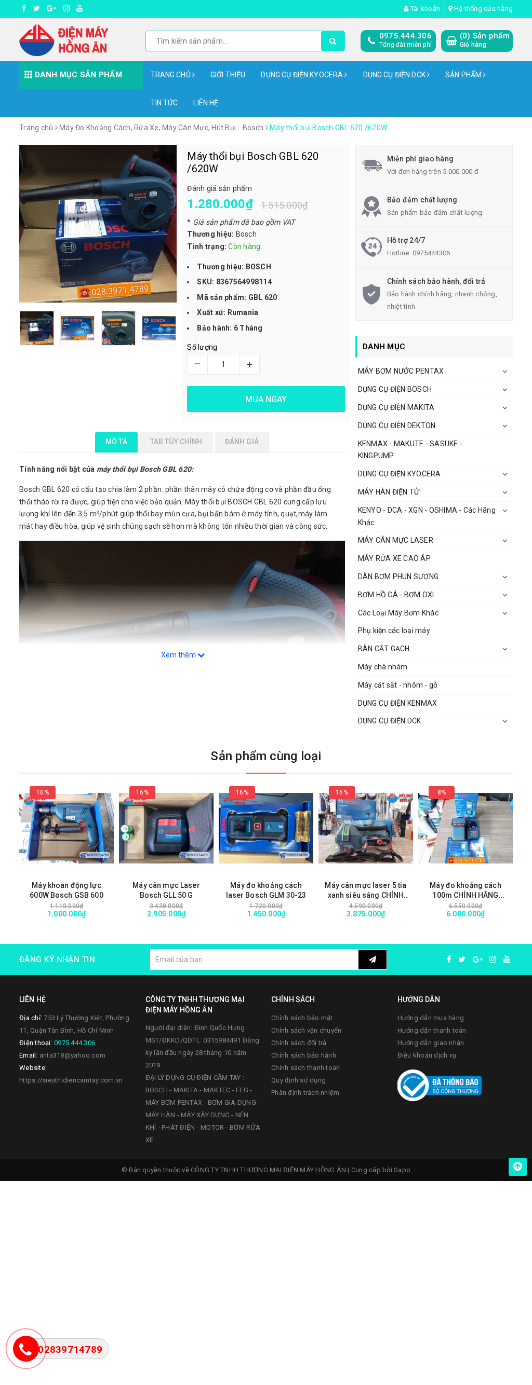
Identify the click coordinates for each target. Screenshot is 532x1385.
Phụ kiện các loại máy (394, 630)
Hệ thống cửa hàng (483, 8)
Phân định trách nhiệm (305, 1092)
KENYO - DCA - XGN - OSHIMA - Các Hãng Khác (427, 516)
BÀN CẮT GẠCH (384, 648)
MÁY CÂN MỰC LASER (395, 540)
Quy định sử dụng (298, 1080)
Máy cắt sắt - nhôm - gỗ (398, 685)
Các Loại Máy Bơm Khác (398, 613)
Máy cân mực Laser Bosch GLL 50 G (166, 890)
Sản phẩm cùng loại (265, 756)
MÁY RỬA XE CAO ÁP (394, 558)
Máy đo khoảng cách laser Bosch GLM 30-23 (266, 890)
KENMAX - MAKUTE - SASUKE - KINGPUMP (410, 450)
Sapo (402, 1170)
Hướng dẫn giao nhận (430, 1043)
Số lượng (202, 347)
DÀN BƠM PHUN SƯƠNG (398, 576)
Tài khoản (424, 8)
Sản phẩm (464, 75)
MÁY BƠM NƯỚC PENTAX (401, 371)
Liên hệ (205, 103)
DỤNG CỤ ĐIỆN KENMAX (397, 703)
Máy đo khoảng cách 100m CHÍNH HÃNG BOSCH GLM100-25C (465, 890)
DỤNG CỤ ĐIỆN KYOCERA (302, 75)
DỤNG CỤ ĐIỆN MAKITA (396, 407)
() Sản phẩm (485, 40)
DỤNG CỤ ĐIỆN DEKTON (397, 425)
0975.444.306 (405, 35)
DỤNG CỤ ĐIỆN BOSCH (395, 389)
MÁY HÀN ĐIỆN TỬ (389, 492)
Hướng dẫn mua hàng (430, 1018)
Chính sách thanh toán (305, 1068)
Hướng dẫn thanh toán (432, 1030)
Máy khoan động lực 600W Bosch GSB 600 (66, 890)
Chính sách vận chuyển (306, 1030)
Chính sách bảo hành (303, 1055)
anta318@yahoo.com (72, 1055)
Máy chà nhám (383, 667)
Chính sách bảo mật (302, 1018)
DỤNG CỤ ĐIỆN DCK (395, 75)
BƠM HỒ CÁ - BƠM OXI (396, 595)
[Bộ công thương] (439, 1084)
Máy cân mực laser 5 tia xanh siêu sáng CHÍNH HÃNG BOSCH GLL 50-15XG (365, 890)
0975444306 (431, 253)
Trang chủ (171, 75)
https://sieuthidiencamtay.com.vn (71, 1080)
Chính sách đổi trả (299, 1043)
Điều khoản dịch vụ (427, 1055)
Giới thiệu (227, 75)
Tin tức (164, 103)
